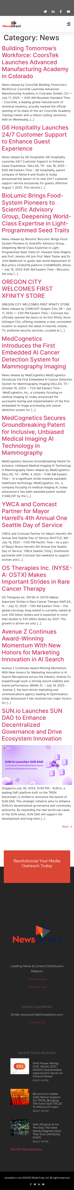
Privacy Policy (37, 979)
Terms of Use (37, 987)
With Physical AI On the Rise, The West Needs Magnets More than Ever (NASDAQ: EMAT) (47, 1131)
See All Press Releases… (27, 1149)
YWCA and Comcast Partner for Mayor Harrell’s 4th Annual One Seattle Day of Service (34, 515)
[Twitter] (35, 1184)
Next (67, 826)
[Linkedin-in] (39, 1184)
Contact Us (37, 1022)
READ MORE (41, 1080)
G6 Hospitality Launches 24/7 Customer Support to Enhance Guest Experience (35, 138)
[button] (68, 24)
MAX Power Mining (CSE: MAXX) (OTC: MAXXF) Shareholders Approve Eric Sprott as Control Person (48, 1070)
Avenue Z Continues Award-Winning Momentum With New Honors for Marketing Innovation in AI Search (33, 645)
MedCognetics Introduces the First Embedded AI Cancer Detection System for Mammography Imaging (34, 352)
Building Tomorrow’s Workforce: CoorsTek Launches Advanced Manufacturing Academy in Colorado (35, 62)
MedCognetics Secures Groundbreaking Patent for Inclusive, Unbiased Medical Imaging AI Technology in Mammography (34, 435)
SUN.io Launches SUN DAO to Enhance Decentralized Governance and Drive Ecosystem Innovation (32, 724)
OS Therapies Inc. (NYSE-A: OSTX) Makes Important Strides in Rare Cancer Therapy (37, 578)
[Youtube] (43, 1184)
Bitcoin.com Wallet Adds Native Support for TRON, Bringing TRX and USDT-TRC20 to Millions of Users (47, 1100)
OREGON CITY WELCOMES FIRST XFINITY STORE (27, 288)
